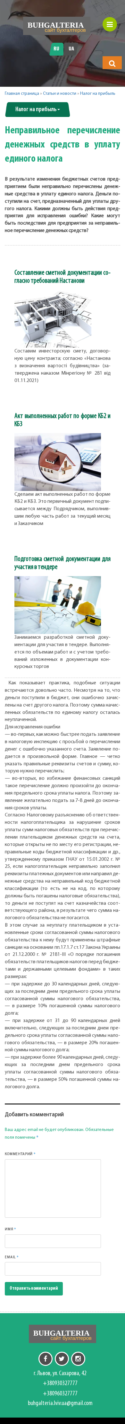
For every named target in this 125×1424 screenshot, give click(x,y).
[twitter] (62, 1359)
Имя (10, 1229)
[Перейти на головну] (56, 26)
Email (12, 1256)
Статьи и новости (59, 93)
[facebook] (45, 1359)
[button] (112, 63)
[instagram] (78, 1359)
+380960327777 (60, 1394)
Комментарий (20, 1153)
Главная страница (22, 93)
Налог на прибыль (97, 93)
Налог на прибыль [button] (36, 109)
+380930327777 (60, 1383)
